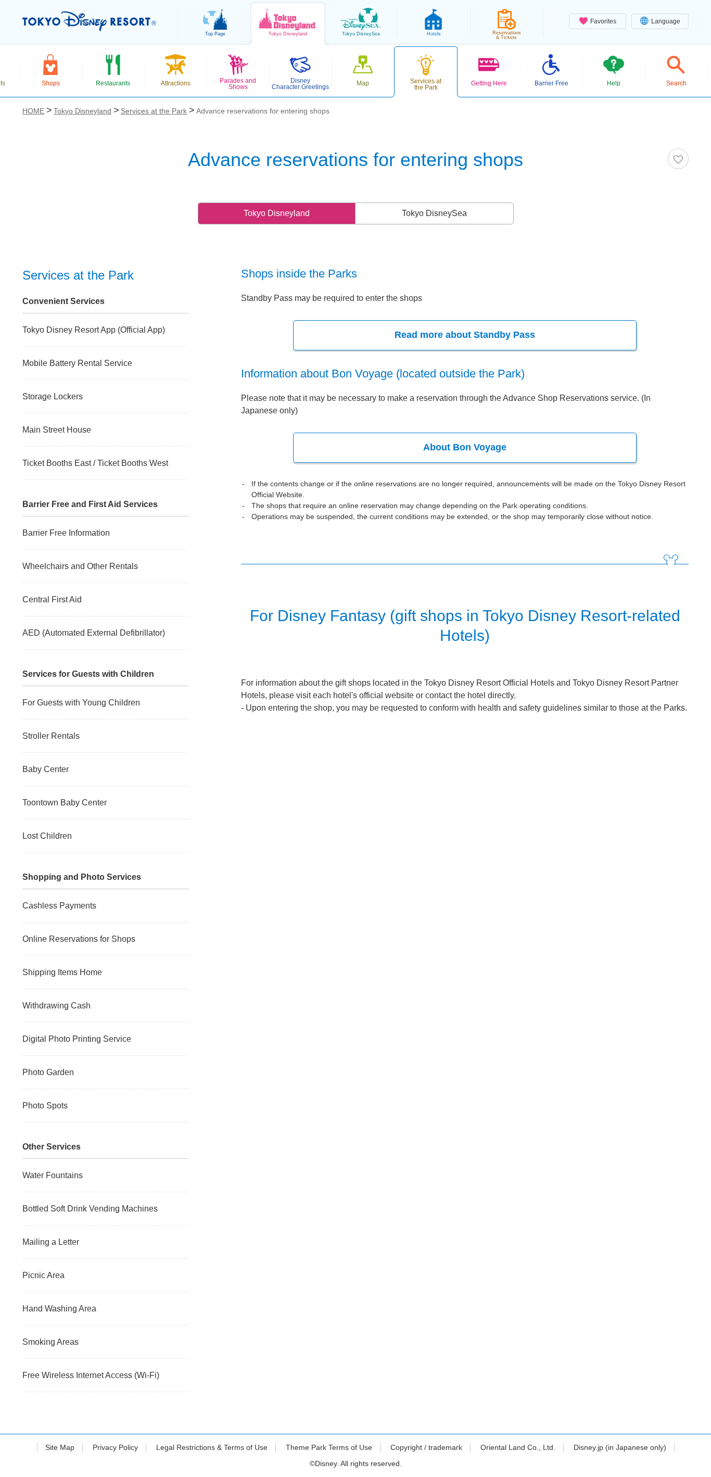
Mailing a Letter (50, 1242)
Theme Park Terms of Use (329, 1447)
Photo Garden (48, 1072)
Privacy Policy (115, 1447)
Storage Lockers (52, 396)
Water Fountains (52, 1175)
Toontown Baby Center (64, 802)
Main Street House (56, 429)
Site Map (59, 1447)
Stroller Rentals (51, 735)
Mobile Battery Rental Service (77, 363)
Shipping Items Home (62, 972)
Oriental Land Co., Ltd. (517, 1447)
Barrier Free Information (66, 532)
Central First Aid (52, 599)
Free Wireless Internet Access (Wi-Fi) (90, 1375)
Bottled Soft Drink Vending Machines (90, 1208)
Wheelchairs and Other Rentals (80, 566)
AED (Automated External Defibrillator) (93, 632)
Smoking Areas (50, 1341)
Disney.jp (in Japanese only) (620, 1447)
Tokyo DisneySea (434, 213)
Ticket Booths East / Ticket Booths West (95, 463)
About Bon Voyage (464, 447)
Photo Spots (45, 1105)
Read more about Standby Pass (465, 335)
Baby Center (45, 769)
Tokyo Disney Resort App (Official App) (93, 329)
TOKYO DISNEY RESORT (89, 21)
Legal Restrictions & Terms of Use (212, 1447)
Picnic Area (43, 1275)
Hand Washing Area (59, 1308)
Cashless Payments (59, 905)
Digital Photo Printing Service (76, 1038)
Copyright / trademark (426, 1447)
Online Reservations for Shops (78, 939)
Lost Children (47, 835)
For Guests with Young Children (81, 702)
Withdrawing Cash (56, 1005)
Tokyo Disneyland (277, 213)
